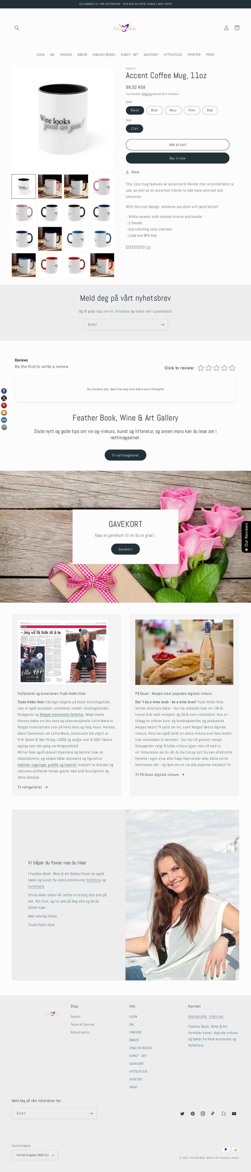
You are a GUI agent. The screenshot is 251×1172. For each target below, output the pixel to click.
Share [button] (135, 172)
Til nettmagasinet (125, 455)
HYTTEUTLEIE (138, 1072)
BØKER (134, 1040)
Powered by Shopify (229, 1157)
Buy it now (178, 158)
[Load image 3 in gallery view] (76, 186)
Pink (192, 110)
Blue (154, 110)
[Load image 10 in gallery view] (50, 213)
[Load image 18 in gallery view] (50, 265)
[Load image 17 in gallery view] (24, 265)
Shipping (147, 94)
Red (210, 110)
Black (135, 110)
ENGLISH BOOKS (140, 1048)
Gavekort (125, 549)
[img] (135, 248)
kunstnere (36, 886)
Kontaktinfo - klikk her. (206, 1016)
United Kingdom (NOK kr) (32, 1155)
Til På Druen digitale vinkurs (157, 774)
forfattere (93, 880)
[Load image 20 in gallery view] (102, 265)
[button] (17, 28)
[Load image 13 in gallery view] (24, 239)
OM (131, 1024)
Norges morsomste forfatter (62, 714)
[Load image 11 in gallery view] (76, 213)
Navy (173, 110)
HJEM (133, 1017)
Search (75, 1017)
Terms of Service (83, 1024)
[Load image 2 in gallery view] (50, 186)
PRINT (133, 1087)
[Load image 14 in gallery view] (50, 239)
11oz (134, 128)
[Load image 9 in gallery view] (24, 213)
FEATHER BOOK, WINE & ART (204, 1157)
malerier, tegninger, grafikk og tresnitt (47, 764)
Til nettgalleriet (30, 787)
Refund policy (80, 1032)
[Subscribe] (162, 324)
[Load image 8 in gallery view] (102, 186)
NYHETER (135, 1079)
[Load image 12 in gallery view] (102, 213)
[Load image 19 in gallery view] (76, 265)
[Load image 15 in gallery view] (76, 239)
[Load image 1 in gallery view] (24, 186)
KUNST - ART (138, 1056)
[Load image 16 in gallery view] (102, 239)
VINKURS (135, 1032)
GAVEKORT (136, 1064)
